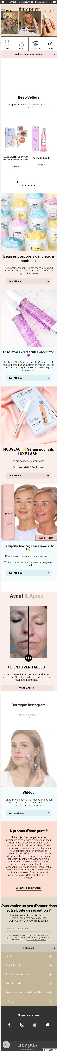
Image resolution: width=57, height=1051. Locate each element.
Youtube (35, 1025)
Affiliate (10, 1001)
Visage (7, 48)
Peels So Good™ (41, 158)
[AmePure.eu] (29, 15)
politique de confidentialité (36, 940)
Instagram (22, 1025)
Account (49, 11)
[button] (41, 2)
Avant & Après (26, 688)
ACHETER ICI (15, 281)
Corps (21, 48)
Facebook (9, 1025)
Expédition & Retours (17, 974)
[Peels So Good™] (41, 138)
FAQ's (9, 956)
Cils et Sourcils (36, 48)
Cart (54, 11)
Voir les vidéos (16, 813)
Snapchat (48, 1025)
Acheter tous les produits (28, 54)
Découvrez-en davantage (29, 888)
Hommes (50, 48)
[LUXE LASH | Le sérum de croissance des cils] (16, 137)
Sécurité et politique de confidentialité (27, 992)
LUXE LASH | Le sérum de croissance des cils (15, 158)
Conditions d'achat (16, 983)
